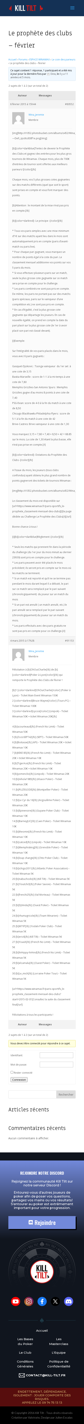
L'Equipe (59, 1352)
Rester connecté (23, 1072)
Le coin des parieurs (63, 59)
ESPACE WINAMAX (39, 59)
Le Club (25, 1352)
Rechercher (66, 1094)
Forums (23, 59)
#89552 (69, 104)
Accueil (12, 59)
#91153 (69, 640)
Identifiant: (17, 1055)
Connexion (19, 1079)
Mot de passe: (19, 1064)
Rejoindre (44, 1222)
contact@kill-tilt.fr (45, 1375)
